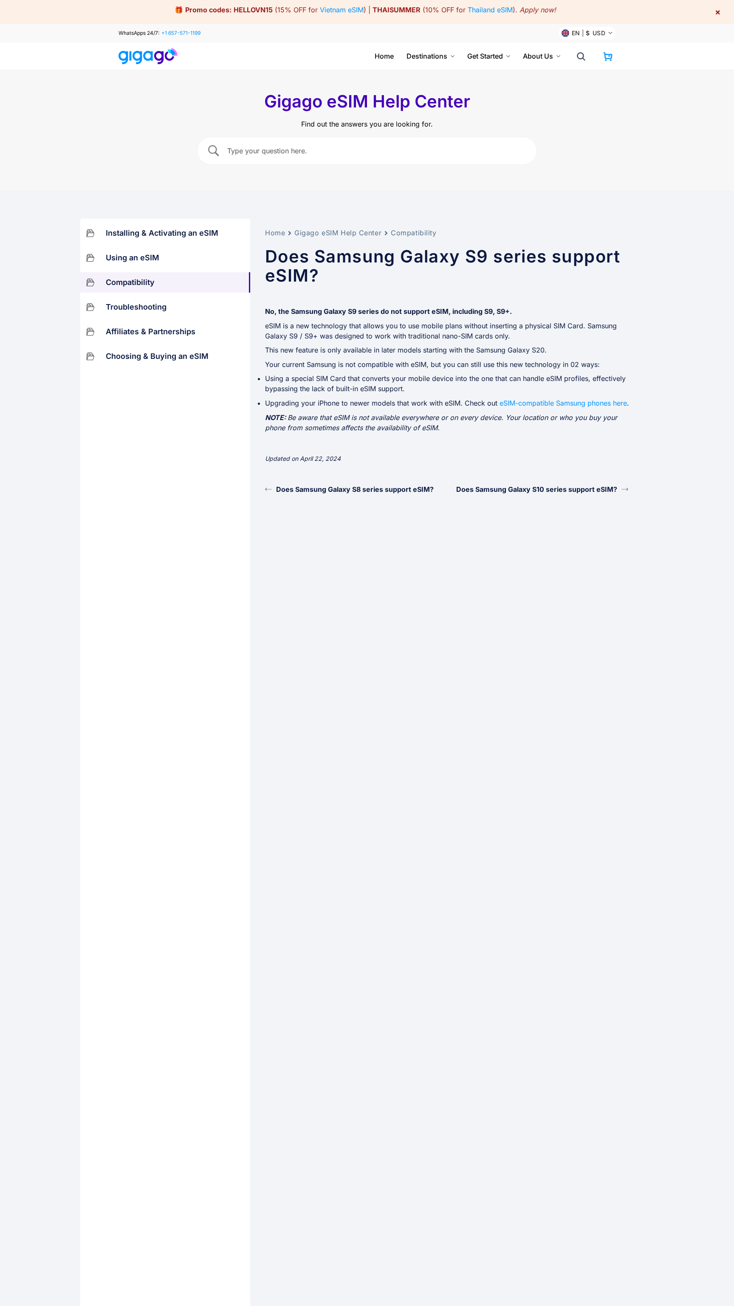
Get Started (485, 56)
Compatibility (413, 232)
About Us (538, 56)
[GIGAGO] (151, 56)
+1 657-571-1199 (180, 33)
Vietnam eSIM (342, 10)
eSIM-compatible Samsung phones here (563, 403)
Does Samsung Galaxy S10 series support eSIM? (536, 489)
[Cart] (607, 56)
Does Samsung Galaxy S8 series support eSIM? (355, 489)
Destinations (427, 56)
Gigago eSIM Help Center (337, 232)
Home (384, 56)
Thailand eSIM (490, 10)
